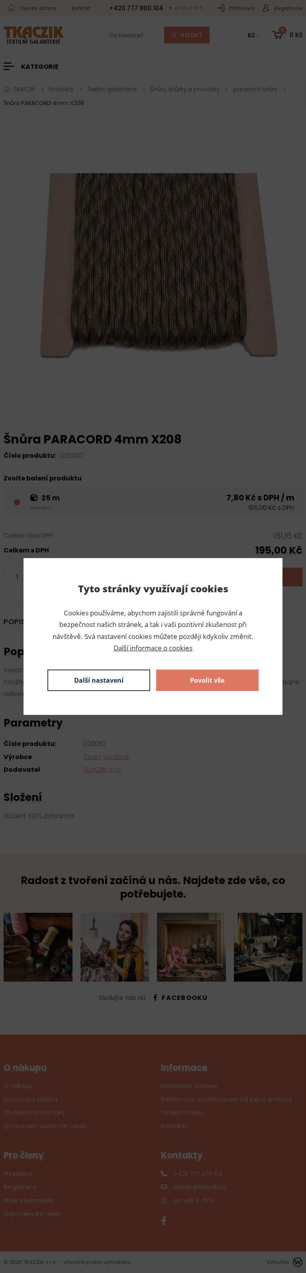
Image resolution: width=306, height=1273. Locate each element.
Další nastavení (99, 680)
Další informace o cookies (153, 647)
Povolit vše (207, 680)
